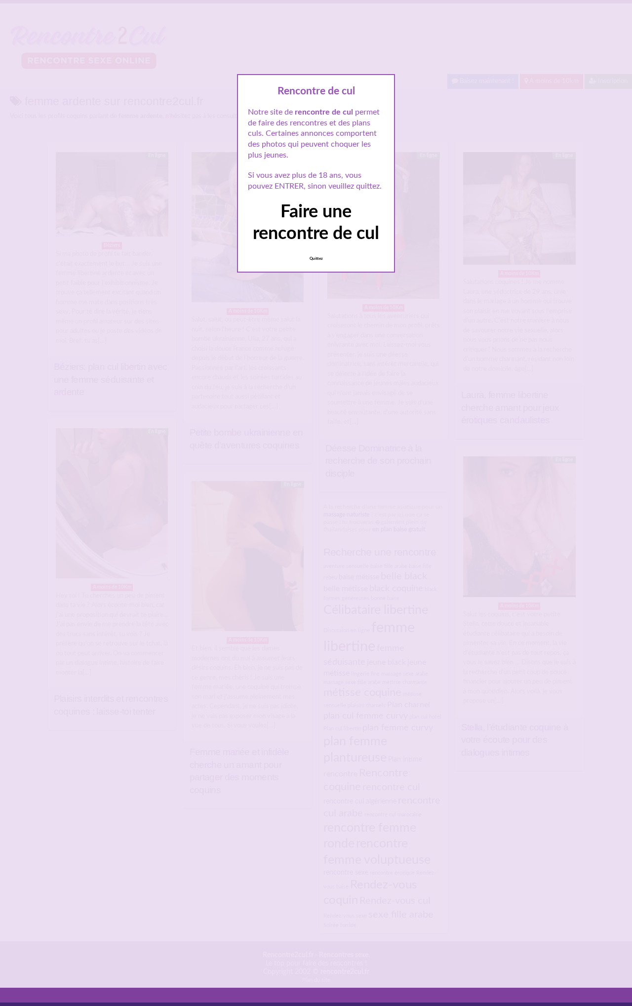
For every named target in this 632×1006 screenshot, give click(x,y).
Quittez (316, 259)
